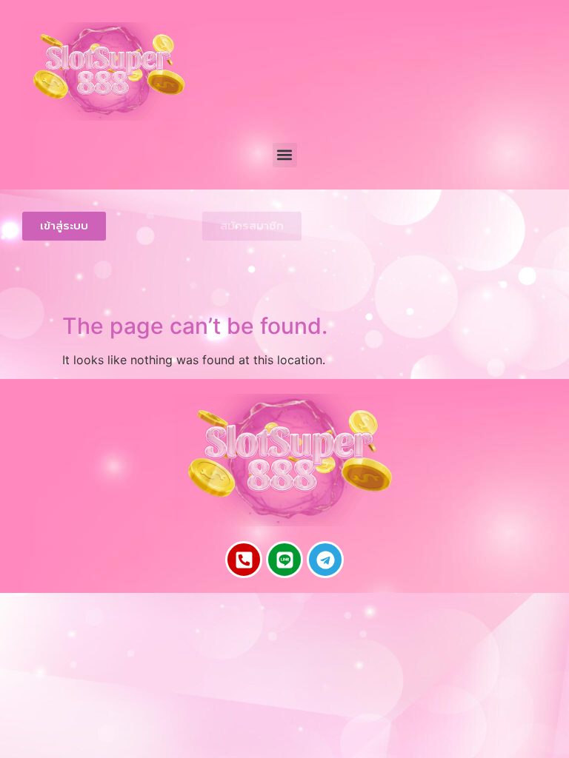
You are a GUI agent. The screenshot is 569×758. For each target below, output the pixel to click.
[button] (285, 155)
